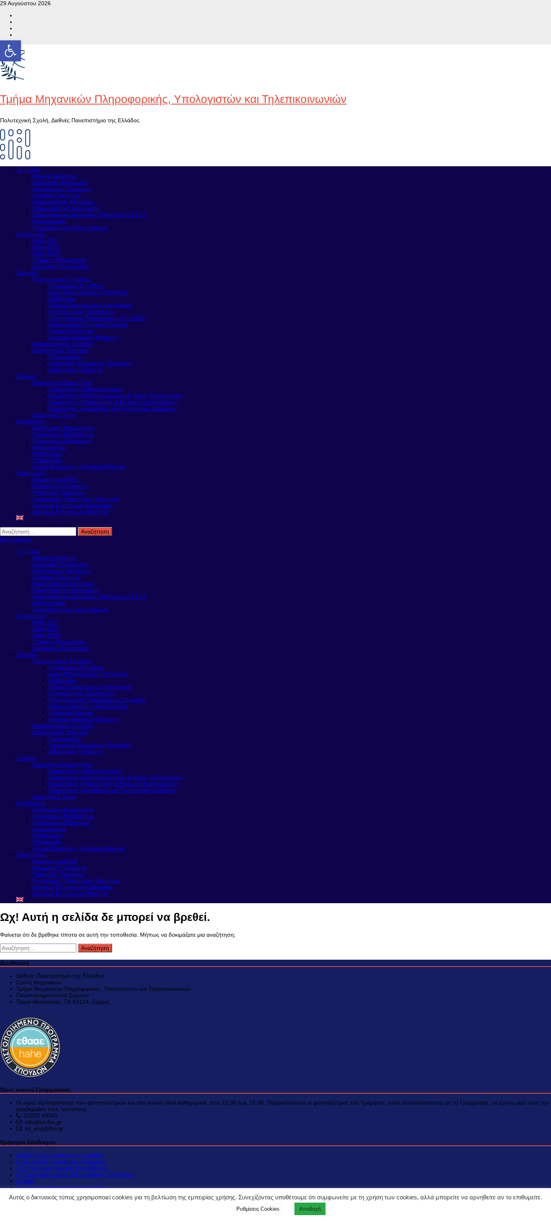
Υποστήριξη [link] (31, 473)
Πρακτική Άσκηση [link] (70, 331)
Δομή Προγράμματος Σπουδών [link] (87, 292)
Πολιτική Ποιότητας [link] (56, 195)
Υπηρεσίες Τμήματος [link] (58, 492)
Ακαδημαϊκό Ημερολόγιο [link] (62, 428)
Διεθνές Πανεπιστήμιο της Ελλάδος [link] (60, 1155)
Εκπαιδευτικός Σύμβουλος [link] (81, 311)
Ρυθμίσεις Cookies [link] (258, 1209)
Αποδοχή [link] (310, 1209)
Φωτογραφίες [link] (49, 221)
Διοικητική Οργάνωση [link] (59, 182)
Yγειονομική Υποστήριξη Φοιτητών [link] (76, 499)
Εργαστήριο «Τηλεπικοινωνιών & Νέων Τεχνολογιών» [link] (115, 395)
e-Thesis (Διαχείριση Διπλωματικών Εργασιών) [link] (75, 1174)
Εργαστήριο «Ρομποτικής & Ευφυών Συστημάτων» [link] (113, 402)
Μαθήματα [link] (61, 298)
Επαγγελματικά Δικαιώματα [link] (66, 208)
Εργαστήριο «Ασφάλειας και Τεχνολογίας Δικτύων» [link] (111, 408)
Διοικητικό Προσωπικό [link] (60, 266)
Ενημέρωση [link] (31, 421)
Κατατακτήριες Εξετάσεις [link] (63, 202)
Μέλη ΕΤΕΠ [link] (47, 253)
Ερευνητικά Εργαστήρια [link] (62, 382)
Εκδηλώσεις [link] (47, 453)
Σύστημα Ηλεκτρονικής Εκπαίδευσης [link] (62, 1168)
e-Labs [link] (25, 1181)
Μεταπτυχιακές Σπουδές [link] (63, 344)
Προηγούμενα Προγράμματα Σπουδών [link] (97, 318)
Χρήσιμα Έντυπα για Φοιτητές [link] (70, 511)
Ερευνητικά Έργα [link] (54, 415)
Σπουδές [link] (27, 273)
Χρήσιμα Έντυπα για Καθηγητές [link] (72, 505)
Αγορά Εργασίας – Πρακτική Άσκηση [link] (78, 466)
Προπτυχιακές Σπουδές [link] (62, 279)
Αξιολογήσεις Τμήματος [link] (61, 189)
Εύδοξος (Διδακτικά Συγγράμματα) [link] (59, 1187)
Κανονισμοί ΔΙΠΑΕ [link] (55, 479)
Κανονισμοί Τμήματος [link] (59, 486)
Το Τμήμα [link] (28, 169)
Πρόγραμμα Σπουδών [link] (76, 285)
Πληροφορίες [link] (64, 357)
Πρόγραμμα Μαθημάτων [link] (63, 434)
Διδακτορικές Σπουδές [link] (60, 350)
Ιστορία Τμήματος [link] (54, 176)
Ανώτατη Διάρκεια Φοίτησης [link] (83, 337)
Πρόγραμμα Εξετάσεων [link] (61, 440)
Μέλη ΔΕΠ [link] (45, 240)
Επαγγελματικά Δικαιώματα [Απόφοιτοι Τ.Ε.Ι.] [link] (88, 214)
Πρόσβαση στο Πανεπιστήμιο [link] (69, 227)
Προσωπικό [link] (31, 234)
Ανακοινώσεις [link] (49, 447)
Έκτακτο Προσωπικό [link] (58, 260)
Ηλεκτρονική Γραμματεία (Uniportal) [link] (61, 1161)
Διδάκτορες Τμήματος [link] (75, 369)
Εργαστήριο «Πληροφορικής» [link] (85, 389)
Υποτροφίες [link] (47, 460)
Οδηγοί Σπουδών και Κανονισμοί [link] (89, 305)
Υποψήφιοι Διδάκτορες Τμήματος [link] (89, 363)
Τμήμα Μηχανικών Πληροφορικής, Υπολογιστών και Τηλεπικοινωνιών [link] (173, 99)
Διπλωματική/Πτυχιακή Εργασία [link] (88, 324)
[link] (10, 50)
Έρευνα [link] (25, 376)
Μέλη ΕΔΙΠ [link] (46, 247)
